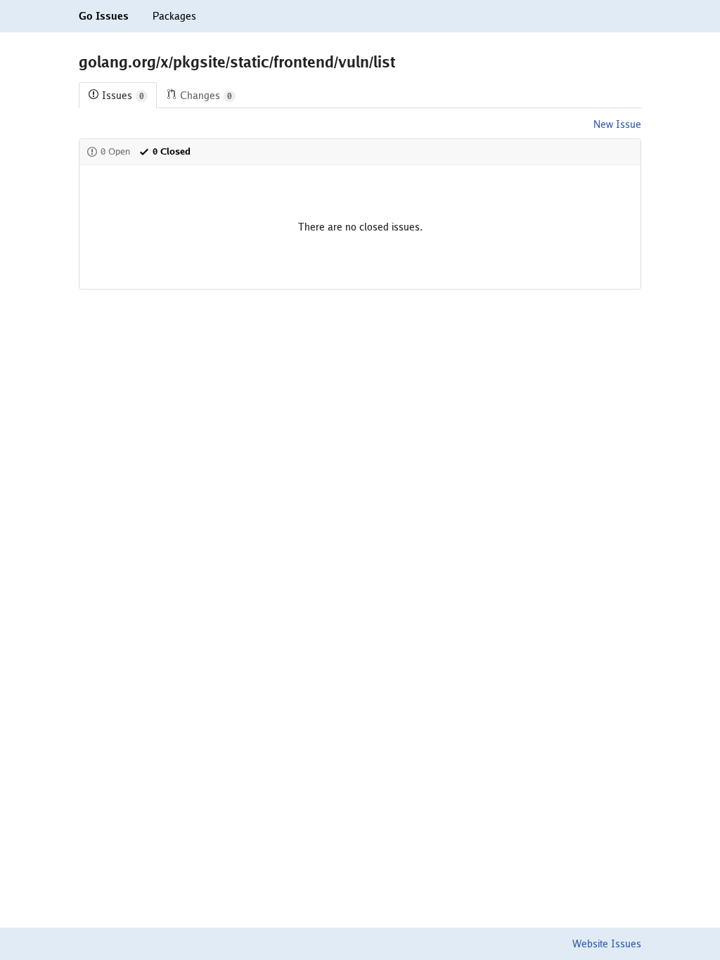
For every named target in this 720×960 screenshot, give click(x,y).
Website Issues (606, 943)
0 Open (115, 151)
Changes (206, 95)
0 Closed (172, 151)
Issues (123, 95)
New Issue (617, 124)
